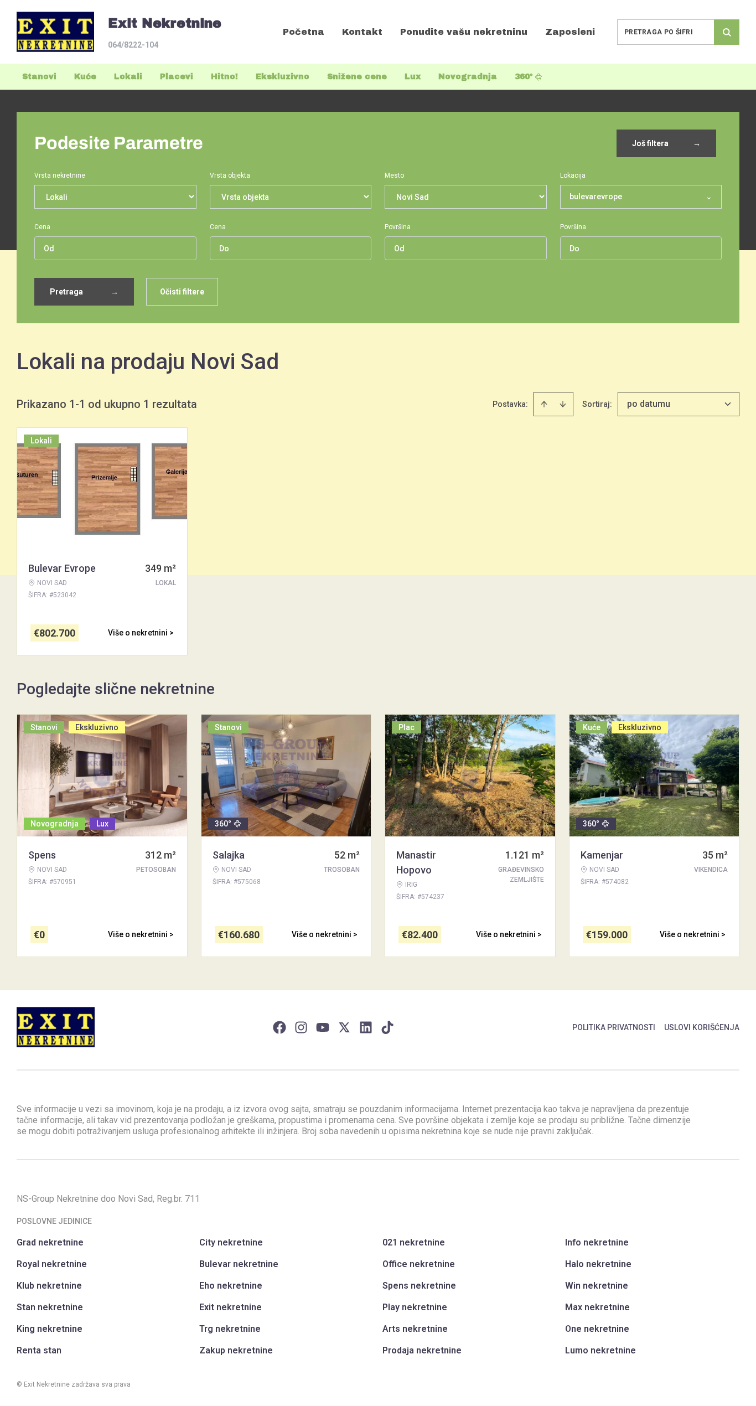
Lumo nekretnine (600, 1350)
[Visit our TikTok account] (387, 1027)
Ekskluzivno (282, 77)
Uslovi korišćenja (701, 1027)
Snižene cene (357, 77)
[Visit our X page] (344, 1027)
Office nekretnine (418, 1264)
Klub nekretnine (49, 1285)
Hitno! (224, 77)
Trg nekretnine (230, 1329)
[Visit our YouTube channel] (322, 1027)
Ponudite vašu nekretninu (463, 32)
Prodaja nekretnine (422, 1350)
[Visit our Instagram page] (301, 1027)
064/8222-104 (133, 44)
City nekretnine (231, 1242)
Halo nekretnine (598, 1264)
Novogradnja (467, 77)
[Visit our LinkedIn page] (365, 1027)
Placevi (176, 77)
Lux (413, 77)
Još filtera (666, 143)
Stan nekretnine (50, 1307)
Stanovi (39, 77)
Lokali (128, 77)
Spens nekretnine (419, 1285)
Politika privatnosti (613, 1027)
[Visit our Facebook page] (279, 1027)
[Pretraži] (726, 32)
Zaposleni (570, 32)
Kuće (85, 77)
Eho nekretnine (230, 1285)
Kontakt (362, 32)
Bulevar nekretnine (238, 1264)
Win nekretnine (596, 1285)
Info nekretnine (597, 1242)
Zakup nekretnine (236, 1350)
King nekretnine (49, 1329)
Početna (303, 32)
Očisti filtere (182, 291)
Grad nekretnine (50, 1242)
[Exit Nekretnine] (55, 32)
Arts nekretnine (415, 1329)
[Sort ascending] (544, 404)
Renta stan (39, 1350)
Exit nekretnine (230, 1307)
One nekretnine (597, 1329)
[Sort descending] (563, 404)
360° (524, 77)
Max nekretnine (597, 1307)
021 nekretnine (413, 1242)
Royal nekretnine (52, 1264)
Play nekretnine (414, 1307)
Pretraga (84, 291)
